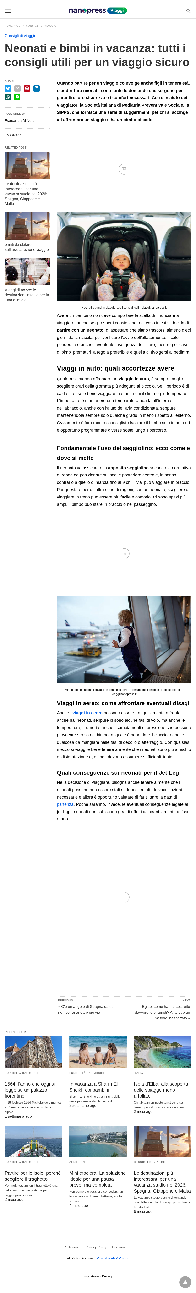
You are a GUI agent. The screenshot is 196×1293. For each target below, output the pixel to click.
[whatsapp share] (8, 97)
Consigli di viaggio (41, 25)
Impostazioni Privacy (98, 1276)
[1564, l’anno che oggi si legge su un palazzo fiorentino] (33, 1052)
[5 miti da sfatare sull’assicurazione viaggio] (27, 226)
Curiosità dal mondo (22, 1073)
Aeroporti (78, 1162)
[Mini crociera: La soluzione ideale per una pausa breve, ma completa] (98, 1141)
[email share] (17, 88)
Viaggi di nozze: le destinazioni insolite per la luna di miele (27, 295)
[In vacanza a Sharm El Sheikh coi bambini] (98, 1052)
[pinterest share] (27, 88)
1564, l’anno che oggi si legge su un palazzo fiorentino (30, 1089)
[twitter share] (8, 88)
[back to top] (185, 1282)
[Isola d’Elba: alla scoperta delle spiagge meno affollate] (162, 1052)
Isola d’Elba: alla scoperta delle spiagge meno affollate (161, 1089)
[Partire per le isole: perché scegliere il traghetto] (33, 1141)
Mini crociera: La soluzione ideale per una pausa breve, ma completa (97, 1179)
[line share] (17, 97)
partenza (65, 804)
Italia (138, 1073)
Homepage (13, 25)
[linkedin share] (36, 88)
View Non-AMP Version (113, 1258)
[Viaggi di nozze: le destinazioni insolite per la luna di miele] (27, 272)
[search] (188, 11)
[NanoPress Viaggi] (97, 11)
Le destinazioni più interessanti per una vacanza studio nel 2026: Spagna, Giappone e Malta (26, 194)
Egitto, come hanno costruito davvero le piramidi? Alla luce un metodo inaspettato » (162, 1012)
